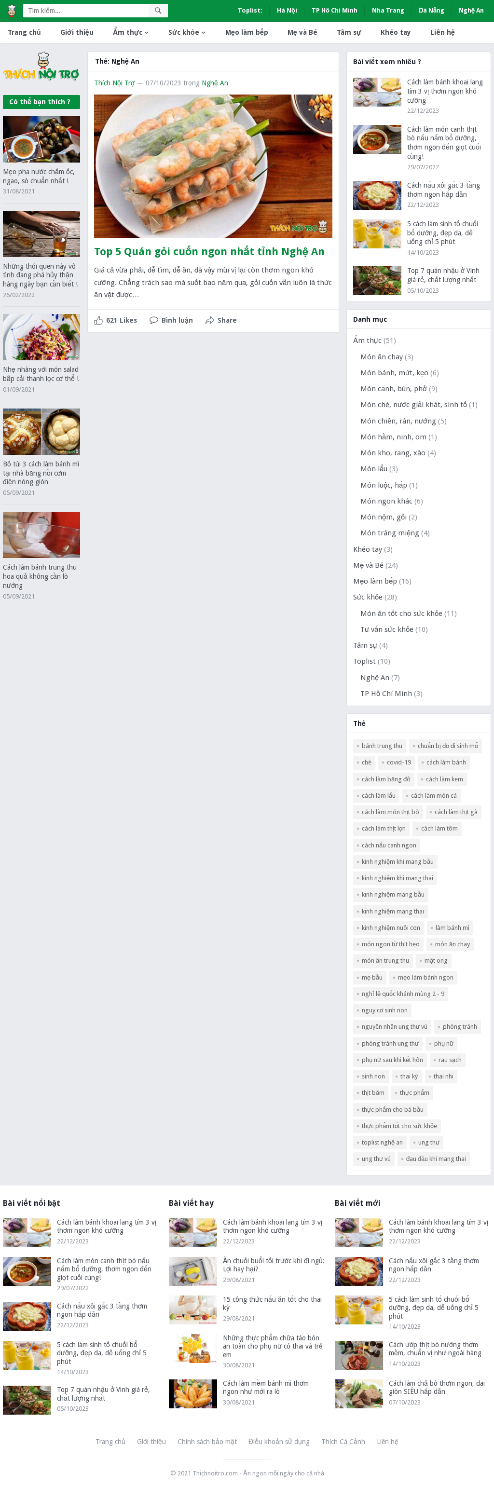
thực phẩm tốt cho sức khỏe (399, 1126)
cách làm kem (444, 779)
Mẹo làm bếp (246, 32)
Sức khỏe (183, 32)
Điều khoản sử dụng (279, 1441)
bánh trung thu (382, 746)
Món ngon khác (386, 501)
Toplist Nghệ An (382, 1142)
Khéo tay (396, 32)
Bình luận (177, 320)
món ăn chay (452, 944)
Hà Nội (287, 10)
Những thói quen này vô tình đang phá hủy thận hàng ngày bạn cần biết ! (40, 275)
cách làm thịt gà (456, 812)
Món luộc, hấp (383, 485)
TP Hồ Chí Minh (334, 10)
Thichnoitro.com (215, 1473)
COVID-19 (399, 762)
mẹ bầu (372, 977)
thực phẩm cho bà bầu (393, 1109)
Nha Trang (388, 10)
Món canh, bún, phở (393, 388)
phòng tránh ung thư (390, 1043)
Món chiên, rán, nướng (398, 421)
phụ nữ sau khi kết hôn (392, 1059)
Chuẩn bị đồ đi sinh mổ (448, 746)
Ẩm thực (127, 32)
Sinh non (373, 1076)
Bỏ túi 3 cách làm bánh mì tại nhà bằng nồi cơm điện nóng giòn (41, 473)
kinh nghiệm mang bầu (393, 894)
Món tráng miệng (389, 533)
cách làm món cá (434, 795)
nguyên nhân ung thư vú (394, 1026)
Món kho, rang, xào (392, 453)
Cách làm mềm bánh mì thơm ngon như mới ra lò (266, 1387)
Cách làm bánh (446, 762)
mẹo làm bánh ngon (425, 977)
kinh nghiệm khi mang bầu (398, 861)
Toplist (364, 661)
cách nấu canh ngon (389, 845)
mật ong (436, 960)
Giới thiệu (77, 32)
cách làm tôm (439, 828)
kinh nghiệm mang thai (393, 911)
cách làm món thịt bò (390, 812)
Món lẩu (373, 468)
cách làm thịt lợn (384, 828)
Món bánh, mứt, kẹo (394, 372)
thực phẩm (414, 1092)
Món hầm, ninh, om (393, 437)
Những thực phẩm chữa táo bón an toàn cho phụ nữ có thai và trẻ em (273, 1346)
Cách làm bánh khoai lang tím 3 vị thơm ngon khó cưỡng (445, 91)
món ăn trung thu (385, 960)
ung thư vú (376, 1158)
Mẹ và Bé (302, 32)
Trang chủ (24, 32)
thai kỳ (409, 1076)
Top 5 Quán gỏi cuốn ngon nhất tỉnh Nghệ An (209, 251)
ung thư (428, 1142)
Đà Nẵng (431, 10)
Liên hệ (442, 32)
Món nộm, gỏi (383, 517)
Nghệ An (471, 10)
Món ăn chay (381, 357)
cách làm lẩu (379, 795)
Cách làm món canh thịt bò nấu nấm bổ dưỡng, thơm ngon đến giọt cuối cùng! (104, 1269)
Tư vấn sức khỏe (386, 629)
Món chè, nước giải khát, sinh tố (413, 404)
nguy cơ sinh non (385, 1010)
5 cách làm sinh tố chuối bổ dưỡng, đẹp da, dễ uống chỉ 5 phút (442, 233)
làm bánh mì (452, 927)
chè (366, 762)
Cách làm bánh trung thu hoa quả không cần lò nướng (40, 576)
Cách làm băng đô (386, 779)
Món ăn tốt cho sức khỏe (401, 613)
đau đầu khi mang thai (436, 1158)
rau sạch (450, 1059)
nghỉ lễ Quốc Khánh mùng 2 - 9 (403, 993)
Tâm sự (349, 32)
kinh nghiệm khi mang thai (397, 878)
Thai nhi (443, 1076)
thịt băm (373, 1092)
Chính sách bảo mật (207, 1441)
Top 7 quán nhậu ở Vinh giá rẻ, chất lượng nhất (103, 1394)
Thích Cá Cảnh (343, 1441)
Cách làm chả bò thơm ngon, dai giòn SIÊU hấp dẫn (437, 1387)
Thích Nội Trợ (114, 83)
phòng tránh (460, 1026)
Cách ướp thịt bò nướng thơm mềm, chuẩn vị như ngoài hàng (435, 1349)
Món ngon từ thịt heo (391, 944)
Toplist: (250, 10)
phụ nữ (443, 1043)
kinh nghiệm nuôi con (391, 927)
